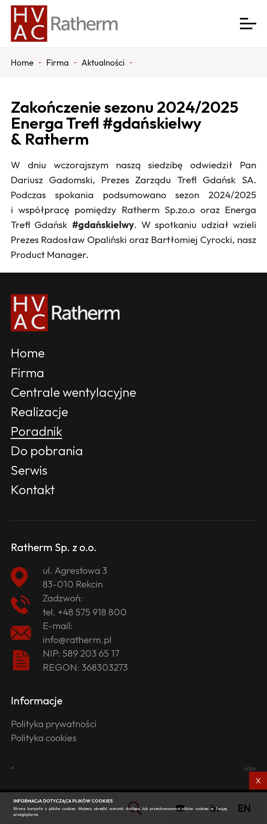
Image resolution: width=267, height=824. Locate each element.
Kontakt (33, 489)
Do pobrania (47, 450)
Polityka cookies (44, 737)
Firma (27, 372)
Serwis (29, 470)
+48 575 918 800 (92, 612)
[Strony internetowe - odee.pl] (250, 768)
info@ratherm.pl (77, 639)
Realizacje (39, 411)
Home (28, 353)
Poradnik (36, 431)
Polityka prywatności (54, 723)
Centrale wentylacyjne (73, 392)
